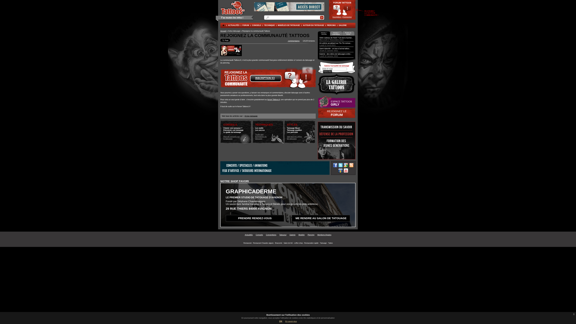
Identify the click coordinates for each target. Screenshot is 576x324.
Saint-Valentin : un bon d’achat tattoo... (335, 49)
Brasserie (278, 243)
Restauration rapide (311, 243)
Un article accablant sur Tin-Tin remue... (335, 43)
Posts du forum (348, 33)
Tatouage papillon (294, 130)
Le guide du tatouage (232, 132)
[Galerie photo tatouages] (337, 84)
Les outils (259, 128)
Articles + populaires (336, 33)
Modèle (301, 235)
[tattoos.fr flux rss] (351, 165)
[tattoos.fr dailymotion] (340, 170)
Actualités (233, 25)
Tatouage (323, 243)
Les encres (260, 130)
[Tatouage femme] (337, 101)
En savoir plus (291, 321)
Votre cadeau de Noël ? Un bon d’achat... (336, 38)
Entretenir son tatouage (233, 130)
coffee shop (298, 243)
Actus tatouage (251, 116)
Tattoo (330, 243)
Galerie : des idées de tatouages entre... (335, 54)
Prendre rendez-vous (255, 218)
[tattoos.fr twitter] (340, 165)
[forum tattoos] (231, 55)
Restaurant (247, 243)
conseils (256, 25)
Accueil (223, 31)
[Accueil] (233, 7)
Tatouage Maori (293, 128)
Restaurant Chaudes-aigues (263, 243)
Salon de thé (288, 243)
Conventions (271, 235)
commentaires (294, 41)
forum (245, 25)
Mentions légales (324, 235)
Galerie (343, 25)
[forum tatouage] (342, 10)
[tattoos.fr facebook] (335, 165)
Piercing (331, 25)
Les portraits (292, 132)
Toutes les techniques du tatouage (261, 137)
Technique (269, 25)
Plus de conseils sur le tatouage (231, 138)
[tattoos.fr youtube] (346, 170)
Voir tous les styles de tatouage (294, 138)
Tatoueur (282, 235)
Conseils (259, 235)
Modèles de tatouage (289, 25)
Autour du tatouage (313, 25)
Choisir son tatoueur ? (232, 128)
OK (280, 321)
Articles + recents (324, 33)
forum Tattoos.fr (273, 100)
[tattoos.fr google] (346, 165)
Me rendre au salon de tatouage (321, 218)
